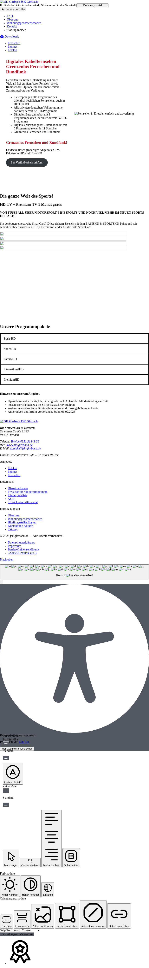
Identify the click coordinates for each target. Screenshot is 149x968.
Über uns (12, 19)
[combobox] (74, 572)
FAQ (10, 16)
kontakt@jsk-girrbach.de (25, 448)
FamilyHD (10, 359)
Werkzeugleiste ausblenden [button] (17, 748)
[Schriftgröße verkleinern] (6, 758)
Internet (12, 46)
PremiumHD (11, 379)
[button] (1, 582)
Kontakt (12, 26)
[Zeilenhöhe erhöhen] (6, 790)
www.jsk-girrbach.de (20, 445)
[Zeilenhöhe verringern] (6, 805)
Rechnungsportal (92, 5)
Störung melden (16, 30)
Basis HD (10, 338)
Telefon (12, 50)
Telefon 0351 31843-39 (25, 441)
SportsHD (10, 348)
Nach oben (6, 559)
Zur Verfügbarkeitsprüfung (26, 162)
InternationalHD (14, 369)
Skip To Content (10, 930)
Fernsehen (14, 43)
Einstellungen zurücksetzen (17, 934)
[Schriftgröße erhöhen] (6, 743)
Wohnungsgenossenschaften (24, 23)
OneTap (24, 741)
